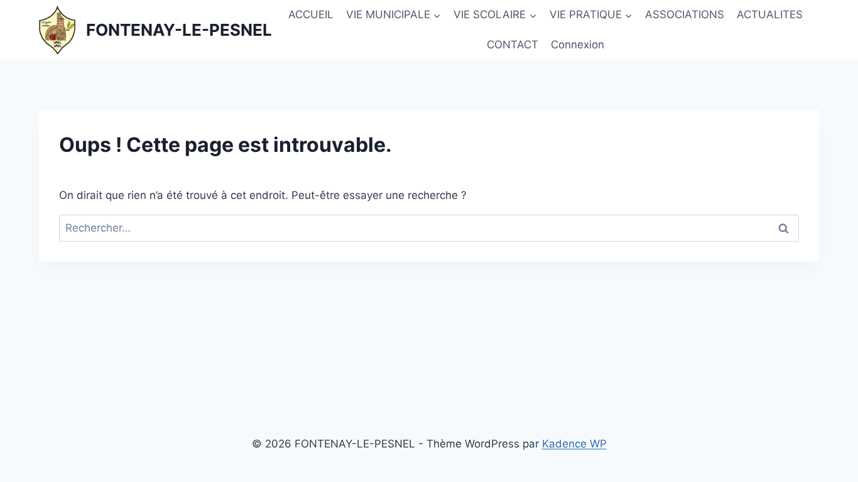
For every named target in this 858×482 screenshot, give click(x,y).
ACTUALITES (770, 14)
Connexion (577, 44)
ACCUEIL (311, 14)
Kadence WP (574, 443)
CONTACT (512, 44)
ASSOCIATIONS (684, 14)
